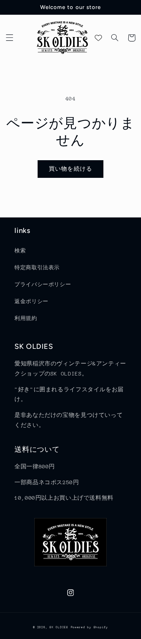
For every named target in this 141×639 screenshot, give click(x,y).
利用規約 (25, 318)
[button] (9, 38)
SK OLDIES (59, 627)
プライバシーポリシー (42, 284)
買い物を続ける (70, 169)
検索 (20, 250)
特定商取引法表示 (37, 267)
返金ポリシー (31, 301)
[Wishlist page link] (98, 37)
